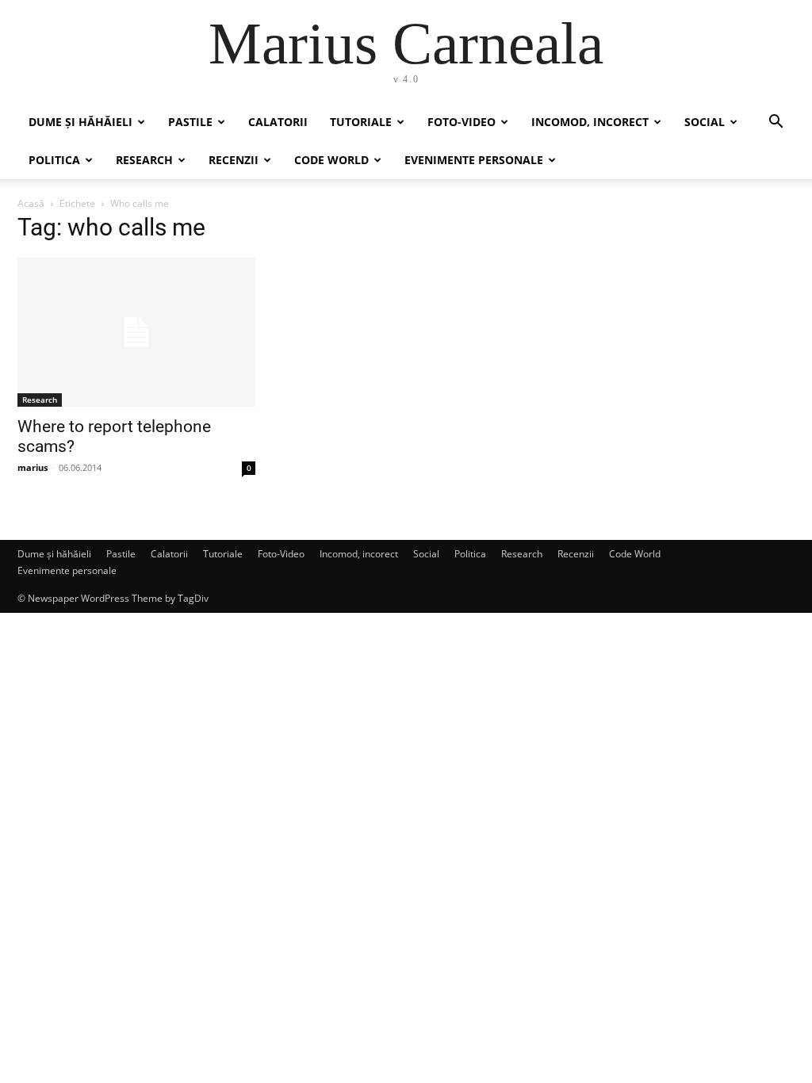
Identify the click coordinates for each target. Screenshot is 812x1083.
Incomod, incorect (590, 121)
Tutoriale (361, 121)
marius (32, 467)
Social (704, 121)
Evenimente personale (473, 159)
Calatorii (278, 121)
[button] (775, 123)
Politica (54, 159)
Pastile (190, 121)
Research (144, 159)
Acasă (30, 203)
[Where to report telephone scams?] (136, 332)
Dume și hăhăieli (80, 121)
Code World (331, 159)
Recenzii (234, 159)
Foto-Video (461, 121)
